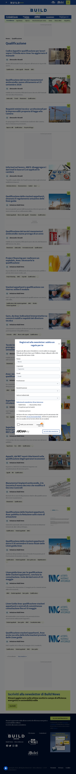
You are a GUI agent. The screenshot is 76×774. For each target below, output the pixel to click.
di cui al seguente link (33, 417)
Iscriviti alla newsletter (51, 431)
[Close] (59, 343)
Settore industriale (22, 395)
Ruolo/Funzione (21, 388)
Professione (20, 381)
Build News (22, 405)
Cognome (19, 366)
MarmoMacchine (35, 405)
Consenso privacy (24, 411)
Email (18, 373)
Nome (18, 359)
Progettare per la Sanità (26, 407)
